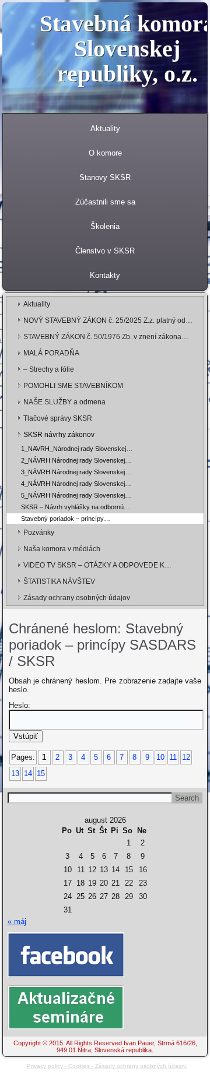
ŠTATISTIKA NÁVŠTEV (59, 581)
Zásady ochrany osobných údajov (76, 598)
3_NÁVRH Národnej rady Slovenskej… (76, 471)
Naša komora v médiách (61, 549)
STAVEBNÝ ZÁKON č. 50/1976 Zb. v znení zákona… (105, 337)
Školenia (105, 226)
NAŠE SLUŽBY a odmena (64, 402)
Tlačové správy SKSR (57, 418)
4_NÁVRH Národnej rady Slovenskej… (76, 483)
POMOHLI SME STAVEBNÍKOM (73, 386)
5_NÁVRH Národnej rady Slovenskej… (76, 495)
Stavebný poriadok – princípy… (65, 518)
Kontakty (105, 275)
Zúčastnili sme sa (105, 202)
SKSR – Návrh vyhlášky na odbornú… (75, 506)
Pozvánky (38, 532)
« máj (17, 921)
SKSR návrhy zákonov (58, 435)
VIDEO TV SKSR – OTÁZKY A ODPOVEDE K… (97, 565)
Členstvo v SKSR (105, 250)
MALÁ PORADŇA (51, 353)
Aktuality (105, 128)
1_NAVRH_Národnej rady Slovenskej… (76, 448)
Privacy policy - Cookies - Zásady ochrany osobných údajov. (107, 1066)
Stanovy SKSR (105, 177)
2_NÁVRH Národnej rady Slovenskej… (76, 460)
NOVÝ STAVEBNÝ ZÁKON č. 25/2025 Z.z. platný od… (107, 320)
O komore (105, 153)
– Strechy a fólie (48, 369)
